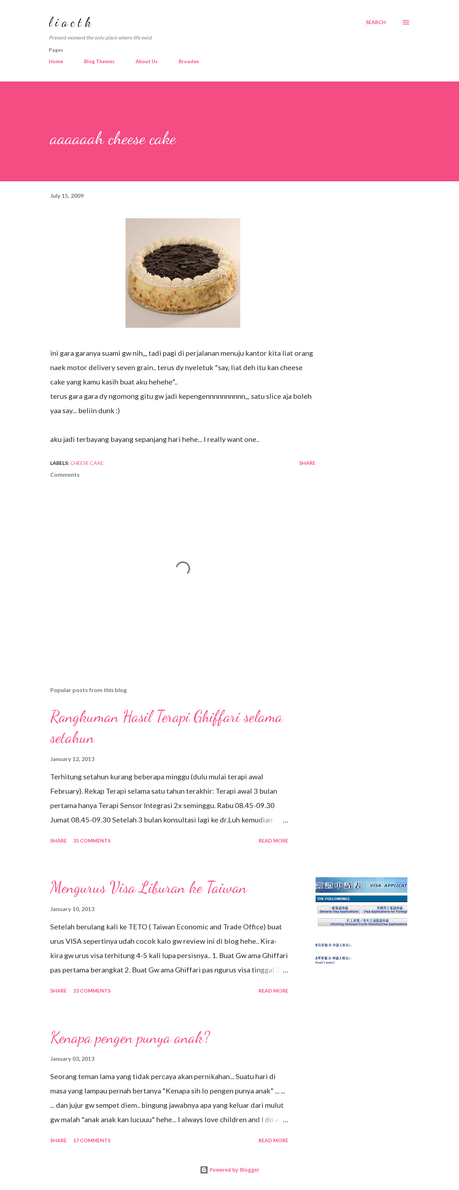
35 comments (91, 840)
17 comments (91, 1140)
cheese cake (87, 463)
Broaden (189, 61)
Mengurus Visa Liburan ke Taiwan (148, 887)
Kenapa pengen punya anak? (130, 1037)
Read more (273, 840)
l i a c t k (70, 22)
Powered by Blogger (233, 1169)
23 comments (91, 991)
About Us (147, 61)
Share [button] (307, 463)
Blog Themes (99, 61)
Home (56, 61)
